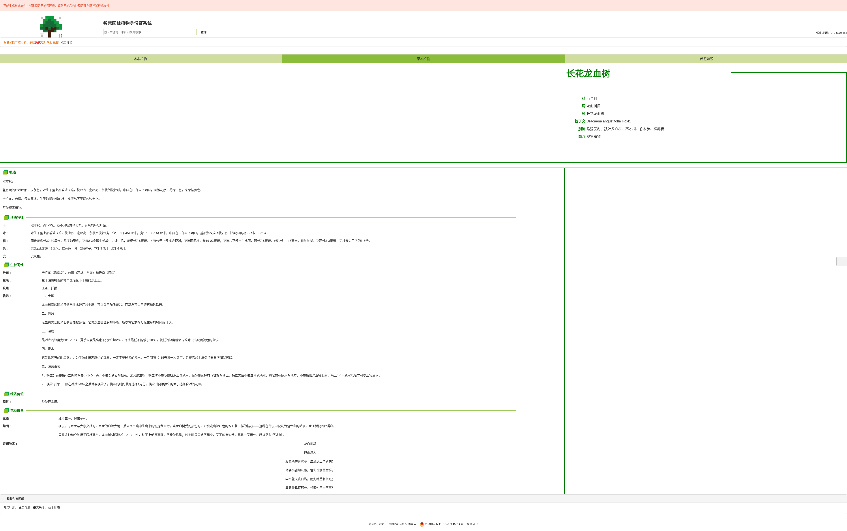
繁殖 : (8, 288)
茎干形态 (54, 507)
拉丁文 (580, 121)
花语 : (7, 418)
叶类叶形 (9, 507)
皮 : (6, 256)
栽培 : (8, 295)
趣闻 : (7, 426)
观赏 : (8, 401)
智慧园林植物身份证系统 (127, 23)
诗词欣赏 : (10, 443)
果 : (6, 248)
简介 (581, 136)
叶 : (6, 233)
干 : (6, 225)
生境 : (8, 280)
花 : (6, 240)
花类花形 (24, 507)
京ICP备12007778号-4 (402, 524)
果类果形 (39, 507)
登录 (469, 524)
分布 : (8, 272)
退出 (475, 524)
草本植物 (423, 58)
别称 (581, 128)
